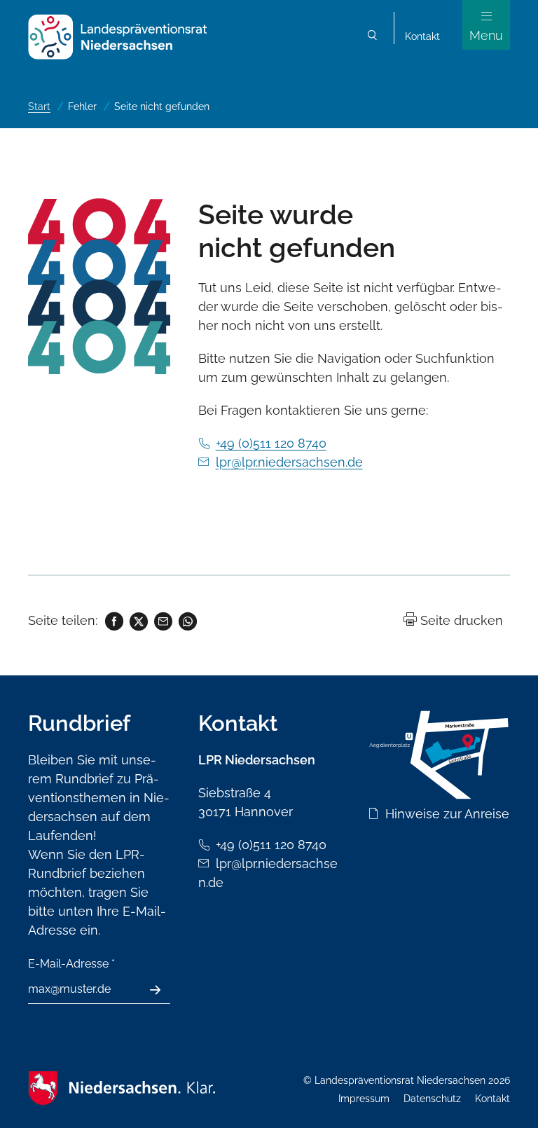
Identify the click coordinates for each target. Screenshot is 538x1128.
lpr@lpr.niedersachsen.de (289, 462)
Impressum (363, 1098)
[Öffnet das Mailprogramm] (162, 620)
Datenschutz (432, 1098)
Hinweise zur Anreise (447, 813)
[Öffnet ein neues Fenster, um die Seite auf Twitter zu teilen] (137, 620)
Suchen (372, 37)
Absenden (163, 990)
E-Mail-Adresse (71, 963)
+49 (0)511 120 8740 (271, 443)
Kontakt (422, 36)
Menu (486, 35)
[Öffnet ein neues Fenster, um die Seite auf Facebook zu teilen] (113, 620)
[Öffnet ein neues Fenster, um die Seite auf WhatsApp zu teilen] (186, 620)
